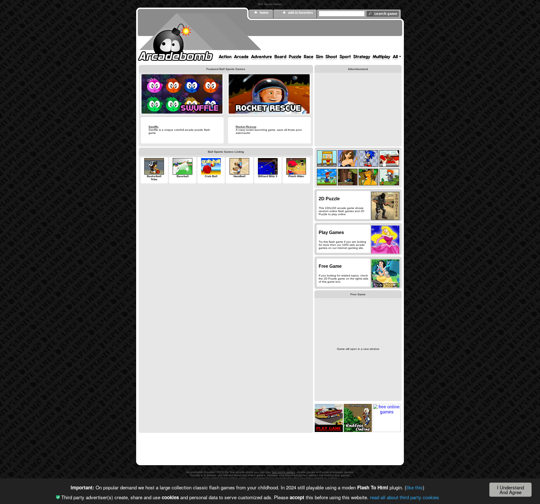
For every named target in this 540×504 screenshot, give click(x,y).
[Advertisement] (299, 37)
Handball (239, 176)
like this (414, 487)
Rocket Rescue (246, 126)
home (264, 13)
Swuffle (153, 126)
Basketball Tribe (154, 178)
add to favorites (300, 13)
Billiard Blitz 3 (267, 176)
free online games (283, 472)
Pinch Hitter (296, 176)
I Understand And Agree (510, 490)
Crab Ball (211, 176)
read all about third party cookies (404, 497)
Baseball (183, 176)
